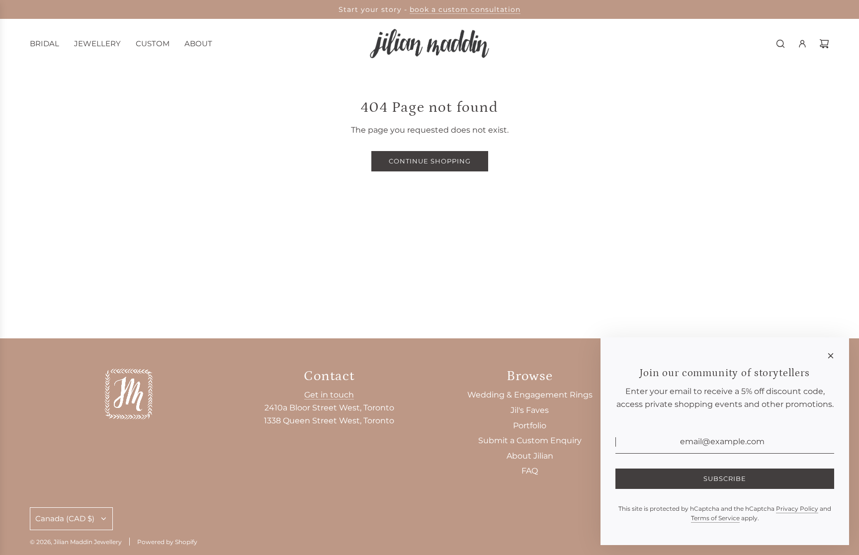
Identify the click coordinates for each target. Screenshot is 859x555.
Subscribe (724, 478)
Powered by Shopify (167, 542)
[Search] (780, 44)
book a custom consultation (465, 9)
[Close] (831, 356)
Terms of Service (715, 518)
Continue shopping (430, 161)
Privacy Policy (797, 508)
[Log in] (802, 44)
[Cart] (824, 44)
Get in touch (329, 394)
